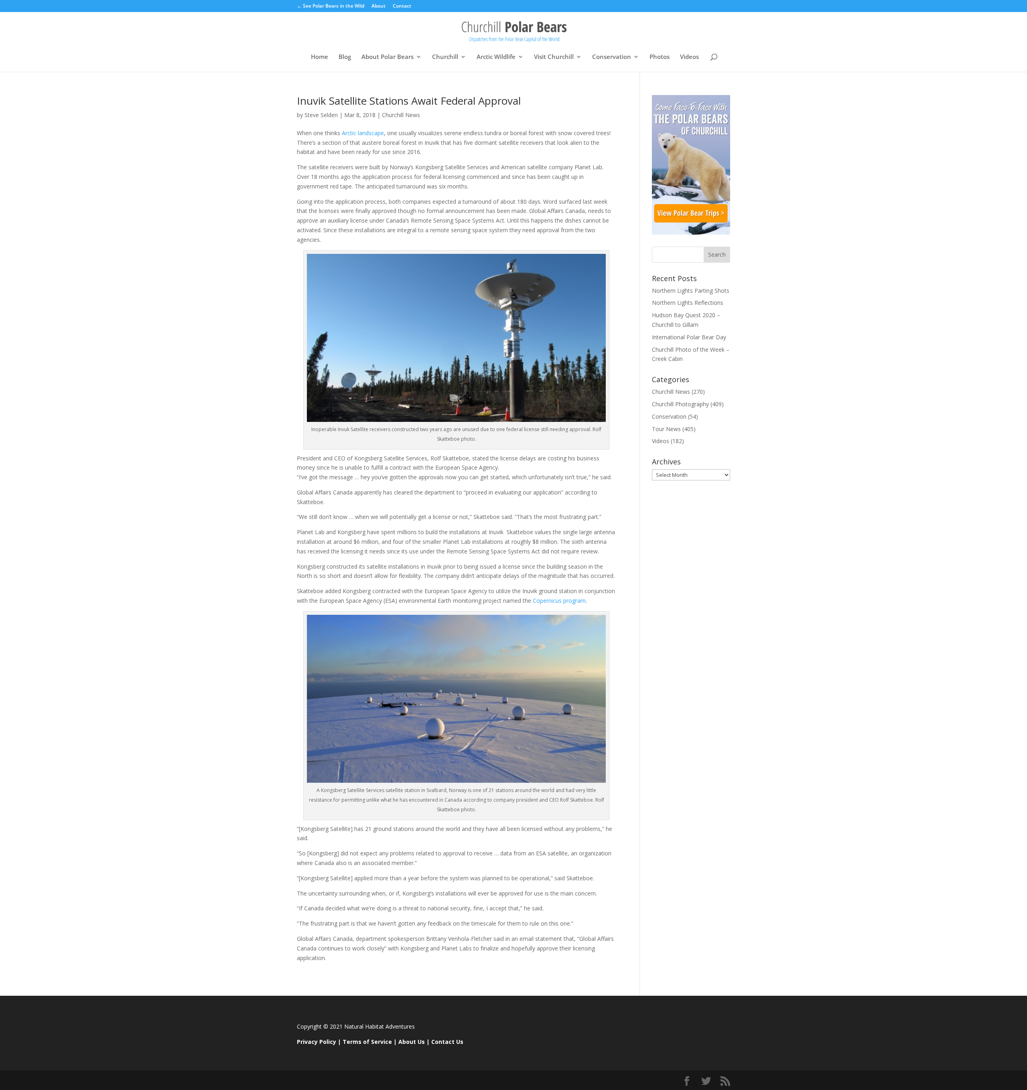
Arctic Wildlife (496, 57)
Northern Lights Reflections (687, 302)
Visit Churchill (554, 57)
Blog (345, 57)
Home (319, 57)
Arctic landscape (362, 133)
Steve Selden (321, 115)
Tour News (666, 429)
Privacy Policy (316, 1041)
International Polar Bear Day (689, 337)
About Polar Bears (387, 57)
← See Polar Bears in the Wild (330, 6)
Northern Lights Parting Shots (690, 290)
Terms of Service (367, 1041)
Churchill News (401, 115)
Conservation (611, 57)
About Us (411, 1041)
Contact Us (447, 1041)
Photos (659, 57)
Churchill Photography (680, 404)
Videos (689, 57)
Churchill (445, 57)
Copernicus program (559, 600)
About (378, 6)
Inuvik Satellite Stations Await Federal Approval (409, 100)
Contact (402, 6)
